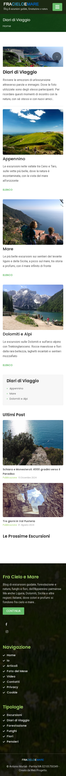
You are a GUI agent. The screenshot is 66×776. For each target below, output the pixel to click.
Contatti (13, 682)
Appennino (14, 159)
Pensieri (13, 741)
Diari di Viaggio (18, 720)
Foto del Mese (17, 671)
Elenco (8, 190)
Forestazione (17, 726)
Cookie (12, 692)
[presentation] (9, 56)
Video (11, 676)
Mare (8, 249)
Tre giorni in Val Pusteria (19, 521)
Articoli (12, 666)
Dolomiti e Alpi (17, 334)
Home (7, 26)
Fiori (10, 736)
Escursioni (14, 715)
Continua (13, 611)
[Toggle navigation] (57, 7)
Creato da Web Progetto (33, 770)
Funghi (12, 731)
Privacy (12, 687)
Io (8, 660)
